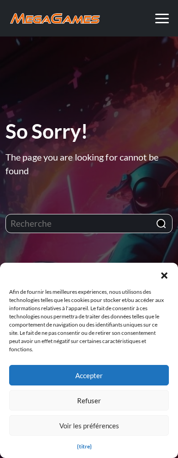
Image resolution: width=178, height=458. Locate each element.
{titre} (84, 446)
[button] (164, 274)
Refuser (89, 400)
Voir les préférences (89, 426)
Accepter (89, 375)
